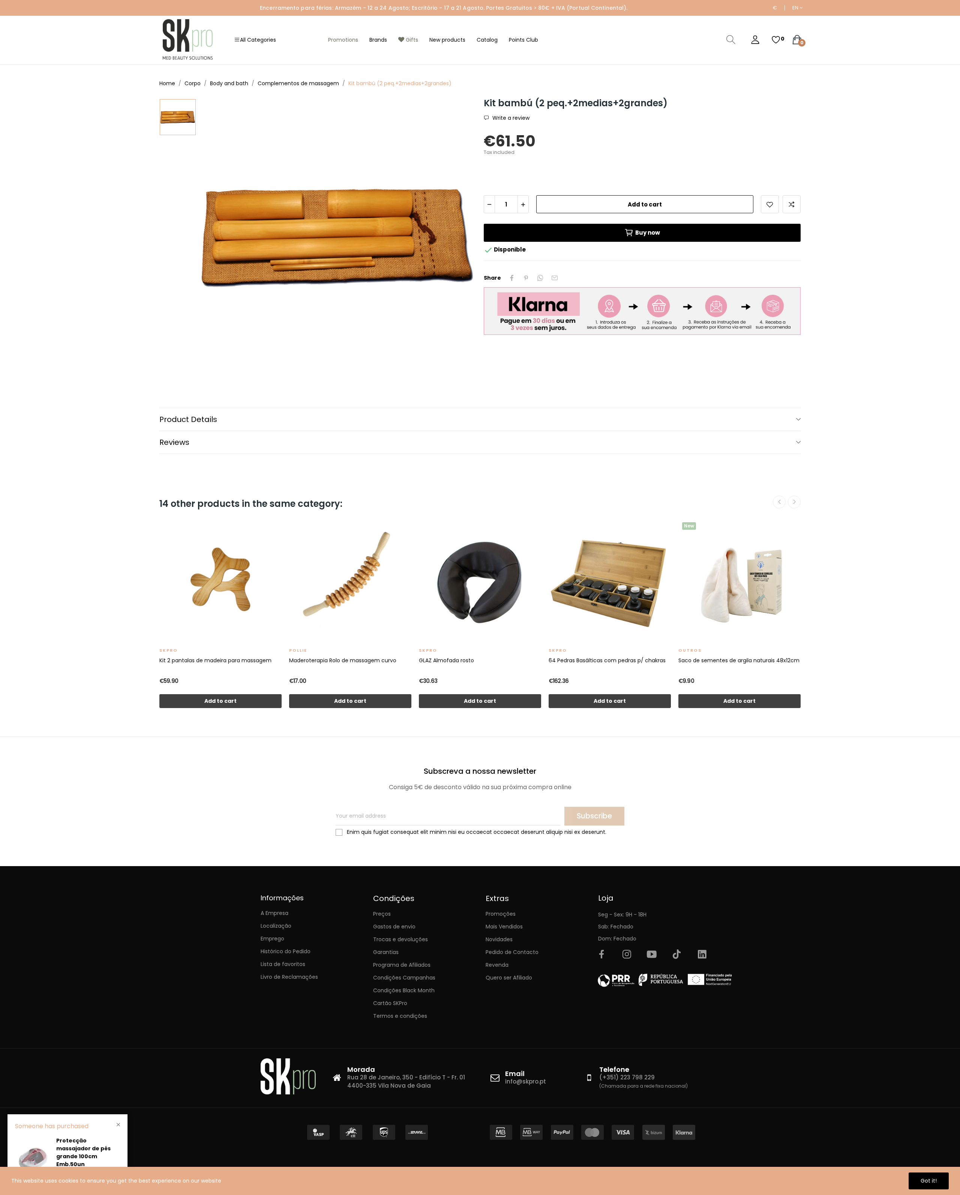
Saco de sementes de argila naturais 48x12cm (739, 660)
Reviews (174, 442)
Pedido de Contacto (512, 952)
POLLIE (298, 650)
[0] (776, 40)
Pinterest (526, 277)
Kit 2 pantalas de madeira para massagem (215, 660)
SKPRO (168, 650)
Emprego (272, 938)
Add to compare (792, 204)
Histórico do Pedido (285, 951)
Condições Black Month (404, 990)
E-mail (555, 277)
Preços (382, 914)
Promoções (501, 914)
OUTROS (690, 650)
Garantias (386, 952)
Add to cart (645, 204)
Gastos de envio (394, 926)
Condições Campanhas (404, 977)
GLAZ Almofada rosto (446, 660)
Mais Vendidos (504, 926)
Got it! (929, 1180)
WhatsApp (540, 277)
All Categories (258, 40)
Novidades (499, 939)
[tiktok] (677, 955)
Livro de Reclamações (289, 977)
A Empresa (274, 913)
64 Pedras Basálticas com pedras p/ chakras (607, 660)
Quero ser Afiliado (509, 977)
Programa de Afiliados (401, 965)
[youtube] (652, 955)
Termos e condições (400, 1016)
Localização (276, 926)
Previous (779, 502)
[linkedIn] (702, 955)
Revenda (497, 965)
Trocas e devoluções (400, 939)
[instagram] (626, 955)
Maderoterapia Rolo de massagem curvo (342, 660)
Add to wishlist (770, 204)
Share (512, 277)
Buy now (647, 233)
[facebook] (601, 955)
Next (794, 502)
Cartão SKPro (390, 1003)
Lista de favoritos (283, 964)
